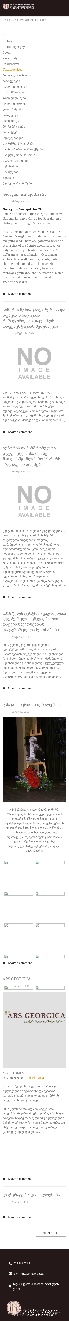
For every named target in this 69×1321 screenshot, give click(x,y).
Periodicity (10, 58)
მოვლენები (11, 115)
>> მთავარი (11, 19)
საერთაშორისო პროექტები (23, 149)
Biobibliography (14, 47)
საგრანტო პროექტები (18, 144)
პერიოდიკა (11, 121)
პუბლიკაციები (13, 138)
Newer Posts (51, 1233)
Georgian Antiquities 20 (25, 194)
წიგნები (8, 178)
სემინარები (11, 166)
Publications (11, 64)
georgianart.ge (36, 1078)
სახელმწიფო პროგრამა (20, 155)
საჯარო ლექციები (16, 161)
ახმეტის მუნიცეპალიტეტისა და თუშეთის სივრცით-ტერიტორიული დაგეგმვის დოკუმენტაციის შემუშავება (34, 318)
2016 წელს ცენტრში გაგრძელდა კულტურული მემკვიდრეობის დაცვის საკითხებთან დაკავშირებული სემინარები (34, 621)
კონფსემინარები (15, 104)
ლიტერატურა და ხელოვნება (31, 1194)
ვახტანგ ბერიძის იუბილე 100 (31, 704)
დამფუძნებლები (15, 87)
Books (7, 52)
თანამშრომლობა (15, 92)
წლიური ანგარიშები (17, 183)
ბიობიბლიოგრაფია (17, 75)
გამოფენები (11, 81)
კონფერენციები (14, 98)
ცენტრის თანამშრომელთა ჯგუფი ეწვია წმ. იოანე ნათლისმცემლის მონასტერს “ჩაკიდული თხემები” (31, 456)
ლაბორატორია (13, 109)
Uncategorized (28, 19)
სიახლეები (10, 172)
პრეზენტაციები (14, 126)
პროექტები (11, 132)
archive (8, 41)
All (4, 35)
